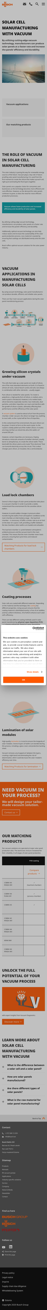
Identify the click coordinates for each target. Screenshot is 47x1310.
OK (23, 680)
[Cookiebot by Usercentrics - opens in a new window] (33, 628)
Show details (33, 672)
